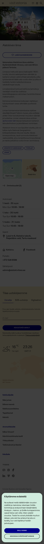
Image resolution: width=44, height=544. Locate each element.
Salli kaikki (22, 530)
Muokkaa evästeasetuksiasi (22, 536)
